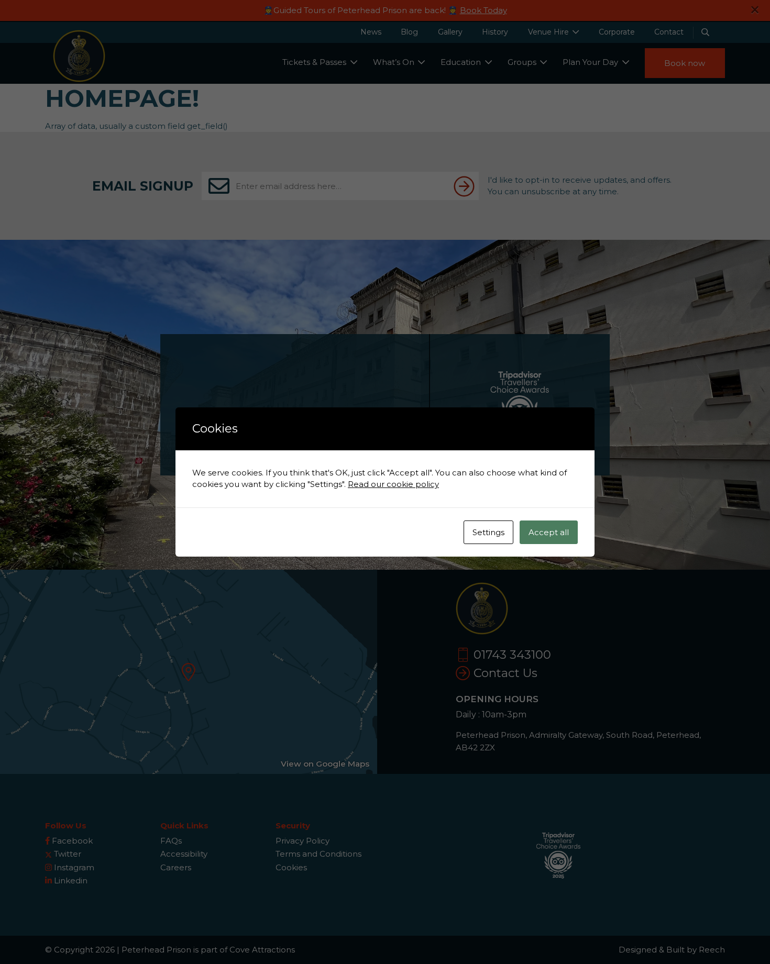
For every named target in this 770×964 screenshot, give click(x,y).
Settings (488, 532)
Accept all (549, 532)
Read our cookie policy (393, 484)
